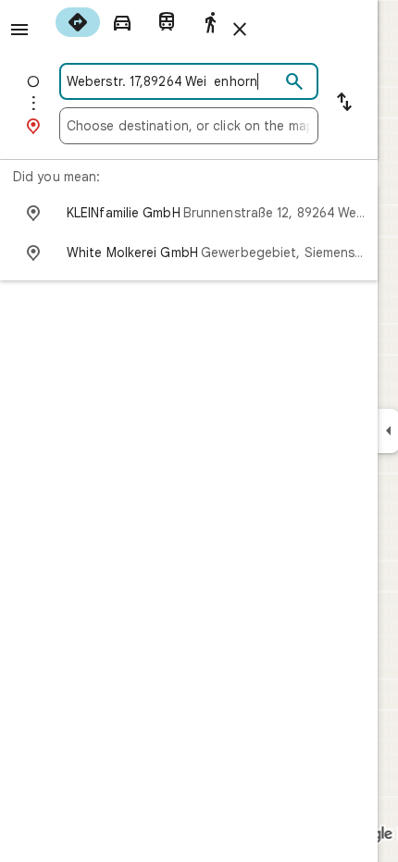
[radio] (78, 22)
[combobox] (173, 81)
